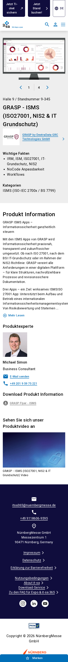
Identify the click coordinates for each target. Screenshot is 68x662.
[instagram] (22, 603)
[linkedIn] (34, 603)
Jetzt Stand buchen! (36, 8)
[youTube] (45, 603)
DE (59, 8)
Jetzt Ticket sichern (11, 8)
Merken (34, 658)
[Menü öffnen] (63, 24)
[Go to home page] (18, 26)
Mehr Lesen (13, 315)
